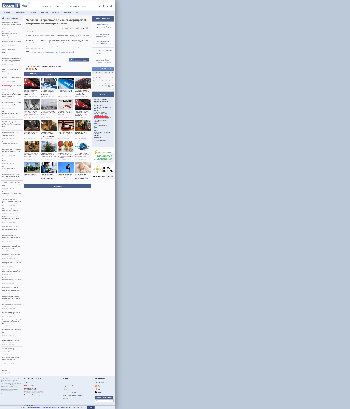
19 (99, 83)
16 (112, 80)
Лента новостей (12, 19)
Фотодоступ (67, 12)
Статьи (3, 393)
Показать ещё (57, 186)
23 (112, 83)
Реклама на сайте (102, 2)
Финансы (55, 12)
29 (109, 86)
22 (109, 83)
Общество (7, 12)
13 (102, 80)
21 (106, 83)
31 (93, 88)
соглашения (37, 407)
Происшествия (20, 12)
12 (99, 80)
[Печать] (87, 28)
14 (106, 80)
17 (93, 83)
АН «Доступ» (13, 384)
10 (93, 80)
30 (112, 86)
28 (106, 86)
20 (102, 83)
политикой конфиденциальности (52, 407)
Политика (32, 12)
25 (96, 86)
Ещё (77, 12)
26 (99, 86)
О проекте (111, 2)
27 (102, 86)
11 (96, 80)
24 (93, 86)
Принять (90, 407)
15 (109, 80)
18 (96, 83)
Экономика (44, 12)
